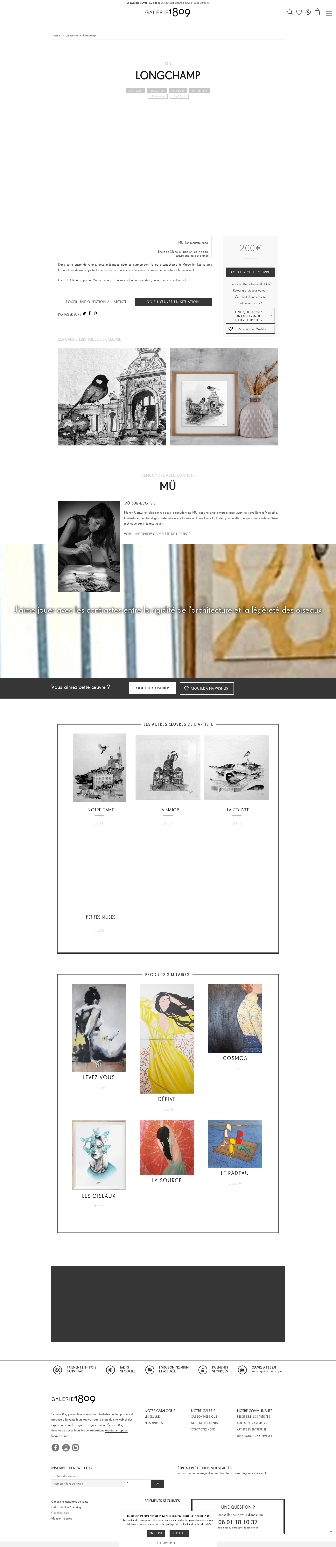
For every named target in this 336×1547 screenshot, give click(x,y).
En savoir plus (168, 1543)
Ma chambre (157, 96)
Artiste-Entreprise (116, 1430)
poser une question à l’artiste (96, 302)
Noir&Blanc (179, 96)
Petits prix (199, 90)
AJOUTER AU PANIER (152, 688)
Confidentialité (60, 1513)
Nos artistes (154, 1423)
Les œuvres (72, 35)
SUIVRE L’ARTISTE (143, 503)
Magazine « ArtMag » (252, 1423)
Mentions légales (61, 1518)
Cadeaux (135, 90)
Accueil (57, 35)
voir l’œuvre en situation (173, 302)
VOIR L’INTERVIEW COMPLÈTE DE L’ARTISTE (157, 534)
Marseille (157, 90)
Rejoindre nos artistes (253, 1416)
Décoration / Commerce (254, 1436)
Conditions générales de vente (69, 1501)
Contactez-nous (203, 1429)
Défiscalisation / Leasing (66, 1507)
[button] (250, 329)
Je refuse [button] (179, 1533)
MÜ (168, 64)
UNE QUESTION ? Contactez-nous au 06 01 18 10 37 (248, 316)
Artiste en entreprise (251, 1429)
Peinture (178, 90)
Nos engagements (204, 1423)
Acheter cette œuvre (250, 272)
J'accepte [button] (156, 1533)
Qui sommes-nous (204, 1416)
